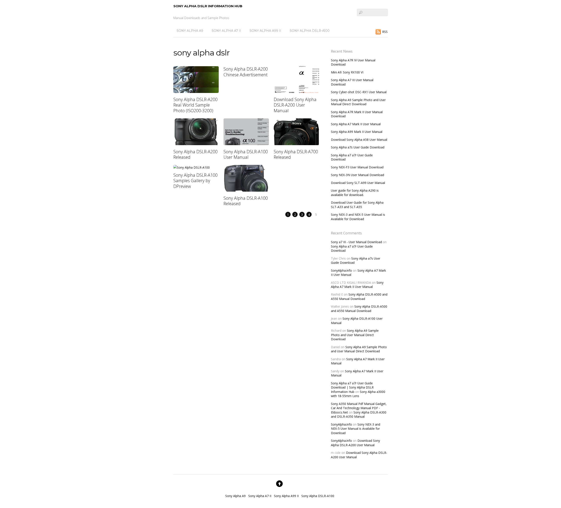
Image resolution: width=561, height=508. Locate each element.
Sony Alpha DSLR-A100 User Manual (246, 154)
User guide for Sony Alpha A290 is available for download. (355, 192)
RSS (385, 32)
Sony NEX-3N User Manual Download (357, 175)
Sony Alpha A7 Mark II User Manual (356, 124)
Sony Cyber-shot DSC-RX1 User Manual (359, 92)
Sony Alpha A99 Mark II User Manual (356, 132)
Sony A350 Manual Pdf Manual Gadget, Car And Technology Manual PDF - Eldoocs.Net (359, 408)
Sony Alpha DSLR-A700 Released (296, 154)
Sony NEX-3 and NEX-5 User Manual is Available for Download (358, 216)
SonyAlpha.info (341, 270)
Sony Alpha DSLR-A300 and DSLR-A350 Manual (358, 414)
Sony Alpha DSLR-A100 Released (246, 201)
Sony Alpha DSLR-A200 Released (195, 154)
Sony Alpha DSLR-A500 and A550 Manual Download (359, 296)
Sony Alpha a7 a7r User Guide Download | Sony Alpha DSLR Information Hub (352, 387)
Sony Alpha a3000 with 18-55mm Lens (358, 394)
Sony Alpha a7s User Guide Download (357, 147)
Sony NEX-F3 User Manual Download (357, 167)
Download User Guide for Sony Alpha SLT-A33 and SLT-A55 (357, 204)
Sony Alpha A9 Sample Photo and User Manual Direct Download (358, 102)
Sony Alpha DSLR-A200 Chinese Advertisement (246, 71)
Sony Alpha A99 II (265, 30)
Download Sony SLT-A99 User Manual (358, 183)
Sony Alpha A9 (190, 30)
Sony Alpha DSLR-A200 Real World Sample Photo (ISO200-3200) (195, 105)
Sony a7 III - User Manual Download (356, 242)
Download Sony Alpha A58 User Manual (359, 139)
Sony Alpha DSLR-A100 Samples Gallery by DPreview (195, 180)
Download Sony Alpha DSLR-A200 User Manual (295, 105)
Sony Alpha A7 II (226, 30)
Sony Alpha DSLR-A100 (310, 30)
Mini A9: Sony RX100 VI (347, 72)
